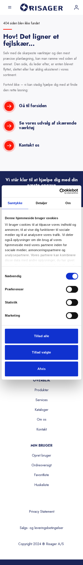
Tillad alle (41, 336)
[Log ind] (76, 7)
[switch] (72, 289)
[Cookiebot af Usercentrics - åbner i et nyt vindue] (59, 191)
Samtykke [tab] (15, 203)
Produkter (41, 390)
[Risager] (41, 7)
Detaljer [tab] (41, 203)
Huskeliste (41, 484)
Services (42, 399)
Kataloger (41, 409)
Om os (41, 419)
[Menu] (9, 7)
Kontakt (41, 429)
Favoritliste (41, 474)
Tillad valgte (41, 352)
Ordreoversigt (41, 465)
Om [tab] (68, 203)
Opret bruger (41, 455)
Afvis (41, 369)
